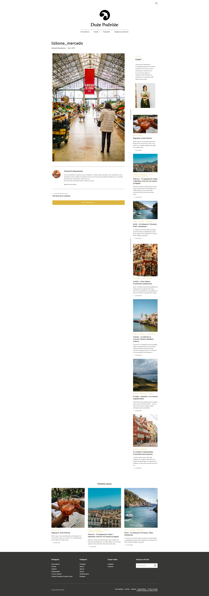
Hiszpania (82, 576)
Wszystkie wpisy (70, 184)
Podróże (96, 32)
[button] (104, 18)
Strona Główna (85, 32)
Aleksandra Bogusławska (58, 48)
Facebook (110, 566)
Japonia (82, 569)
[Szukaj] (156, 3)
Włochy (151, 174)
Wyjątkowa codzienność (122, 32)
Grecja (135, 221)
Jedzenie (53, 569)
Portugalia (143, 334)
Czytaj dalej (138, 150)
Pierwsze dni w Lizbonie (61, 196)
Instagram (111, 564)
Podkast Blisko (55, 571)
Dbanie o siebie (137, 135)
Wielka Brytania (147, 278)
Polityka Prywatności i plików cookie (61, 576)
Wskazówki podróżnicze (140, 176)
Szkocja (151, 393)
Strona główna (55, 564)
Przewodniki (106, 32)
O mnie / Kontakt (56, 574)
